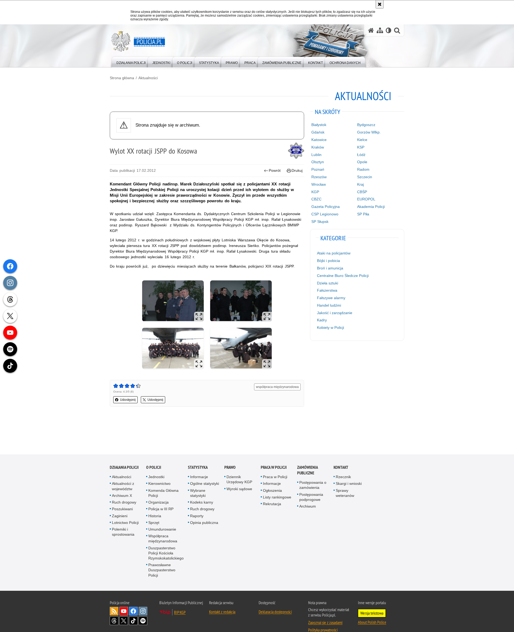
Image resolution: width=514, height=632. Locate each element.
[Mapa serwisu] (380, 30)
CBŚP (362, 192)
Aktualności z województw (123, 486)
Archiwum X (122, 496)
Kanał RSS (114, 611)
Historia (154, 516)
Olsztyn (317, 162)
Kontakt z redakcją (222, 612)
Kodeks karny (201, 502)
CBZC (316, 199)
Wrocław (318, 184)
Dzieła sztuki (327, 283)
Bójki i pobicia (328, 260)
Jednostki (156, 477)
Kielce (362, 140)
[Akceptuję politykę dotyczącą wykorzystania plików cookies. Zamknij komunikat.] (380, 4)
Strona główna (122, 78)
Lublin (316, 155)
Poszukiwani (122, 509)
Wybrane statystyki (198, 493)
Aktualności (148, 78)
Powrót (275, 170)
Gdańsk (317, 132)
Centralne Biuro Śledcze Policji (343, 275)
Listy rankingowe (277, 497)
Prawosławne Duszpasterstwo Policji (161, 570)
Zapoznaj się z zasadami (325, 622)
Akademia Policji (371, 206)
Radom (363, 169)
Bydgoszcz (366, 125)
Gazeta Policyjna (325, 206)
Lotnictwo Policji (125, 523)
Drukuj (297, 170)
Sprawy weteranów (345, 493)
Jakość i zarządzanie (334, 313)
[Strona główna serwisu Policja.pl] (371, 30)
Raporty (196, 516)
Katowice (319, 140)
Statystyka (198, 467)
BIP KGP (180, 612)
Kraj (360, 184)
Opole (362, 162)
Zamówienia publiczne (307, 470)
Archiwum (307, 506)
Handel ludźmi (329, 305)
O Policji (153, 467)
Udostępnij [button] (128, 400)
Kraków (317, 147)
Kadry (322, 320)
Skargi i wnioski (349, 484)
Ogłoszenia (272, 491)
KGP (315, 192)
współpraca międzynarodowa (277, 387)
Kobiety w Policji (330, 327)
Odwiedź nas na (123, 611)
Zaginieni (119, 516)
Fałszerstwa (327, 290)
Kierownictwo (159, 484)
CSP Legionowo (324, 214)
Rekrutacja (272, 504)
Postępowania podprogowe (311, 497)
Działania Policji (124, 467)
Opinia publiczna (204, 523)
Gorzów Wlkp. (369, 132)
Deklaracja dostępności (275, 612)
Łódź (361, 155)
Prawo (230, 467)
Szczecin (364, 177)
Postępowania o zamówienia (312, 485)
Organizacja (158, 502)
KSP (360, 147)
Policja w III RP (160, 509)
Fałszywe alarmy (331, 298)
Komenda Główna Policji (163, 493)
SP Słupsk (319, 221)
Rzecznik (343, 477)
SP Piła (363, 214)
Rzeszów (319, 177)
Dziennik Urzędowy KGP (239, 479)
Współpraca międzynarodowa (162, 538)
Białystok (318, 125)
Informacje (199, 477)
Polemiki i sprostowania (123, 532)
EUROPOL (366, 199)
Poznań (317, 169)
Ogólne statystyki (204, 484)
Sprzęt (153, 523)
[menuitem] (131, 61)
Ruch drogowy (124, 502)
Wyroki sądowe (239, 489)
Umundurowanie (162, 529)
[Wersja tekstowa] (388, 30)
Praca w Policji (274, 467)
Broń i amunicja (330, 268)
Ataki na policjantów (333, 253)
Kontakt (341, 467)
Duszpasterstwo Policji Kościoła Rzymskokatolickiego (166, 553)
